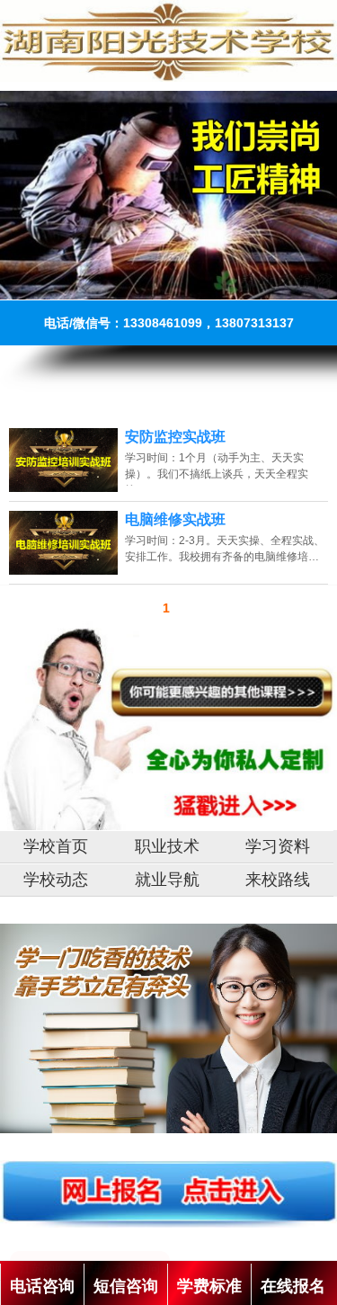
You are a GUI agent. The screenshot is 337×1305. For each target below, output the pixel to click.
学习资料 (277, 846)
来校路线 (277, 880)
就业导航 (167, 880)
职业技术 (167, 846)
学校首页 (55, 846)
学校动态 (55, 880)
